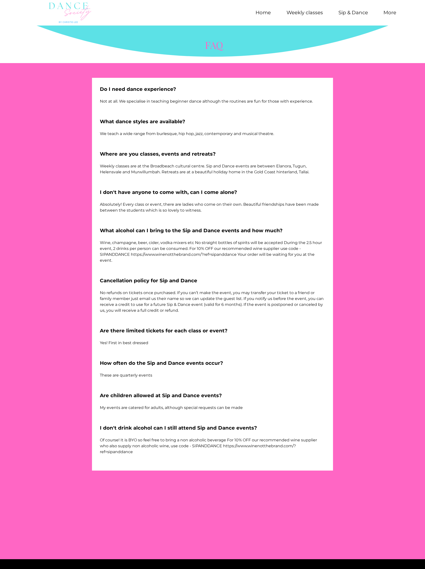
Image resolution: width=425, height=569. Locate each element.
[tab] (212, 274)
